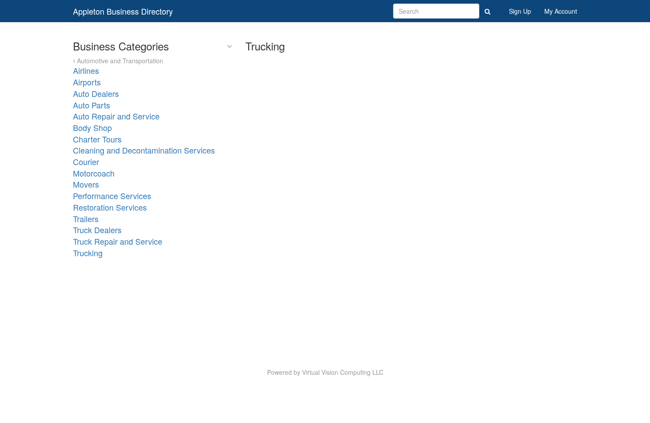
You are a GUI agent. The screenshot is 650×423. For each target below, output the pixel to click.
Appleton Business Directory (123, 11)
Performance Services (112, 195)
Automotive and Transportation (119, 60)
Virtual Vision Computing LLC (342, 372)
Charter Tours (97, 139)
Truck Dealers (97, 229)
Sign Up (520, 11)
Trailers (86, 218)
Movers (86, 184)
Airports (87, 82)
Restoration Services (110, 207)
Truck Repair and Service (117, 241)
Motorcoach (94, 173)
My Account (560, 11)
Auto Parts (91, 105)
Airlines (86, 70)
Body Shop (92, 127)
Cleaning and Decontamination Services (144, 150)
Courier (86, 161)
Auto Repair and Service (116, 116)
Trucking (88, 252)
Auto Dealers (96, 93)
